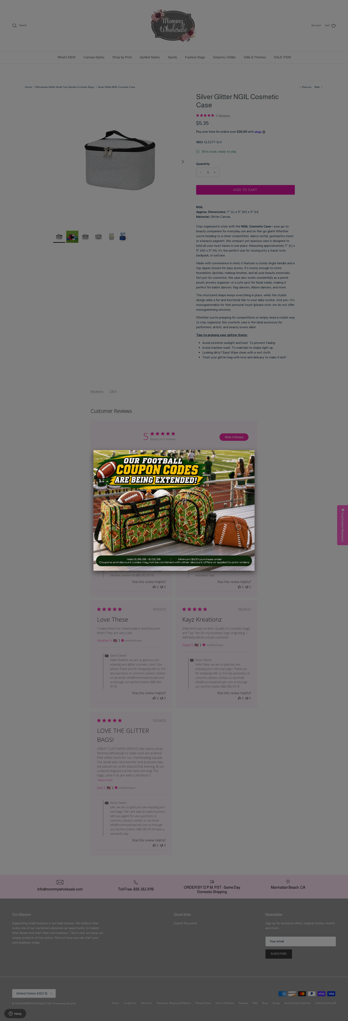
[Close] (254, 450)
